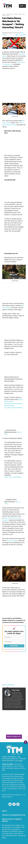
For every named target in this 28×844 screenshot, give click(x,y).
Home (3, 14)
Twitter (18, 804)
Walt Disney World (9, 684)
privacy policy (6, 827)
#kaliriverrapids (9, 405)
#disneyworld (8, 401)
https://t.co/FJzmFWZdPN (12, 477)
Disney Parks (17, 14)
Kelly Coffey (16, 690)
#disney (20, 399)
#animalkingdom (9, 403)
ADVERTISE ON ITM (18, 815)
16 (21, 35)
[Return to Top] (25, 742)
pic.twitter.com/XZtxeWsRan (13, 407)
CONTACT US (6, 815)
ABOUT (4, 811)
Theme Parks (9, 14)
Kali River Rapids (12, 540)
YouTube (10, 804)
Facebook (14, 804)
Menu (21, 5)
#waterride (18, 403)
